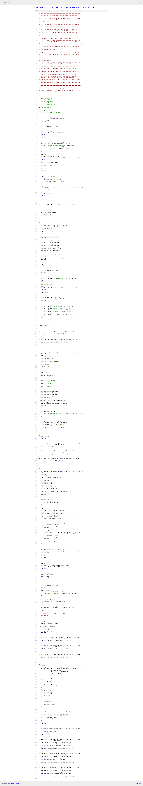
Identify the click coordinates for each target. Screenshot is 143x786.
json (140, 783)
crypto (84, 7)
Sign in (140, 2)
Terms (17, 783)
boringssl (38, 7)
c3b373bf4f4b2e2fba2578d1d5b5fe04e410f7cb (64, 7)
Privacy (13, 783)
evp (89, 7)
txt (137, 783)
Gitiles (9, 783)
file (65, 11)
